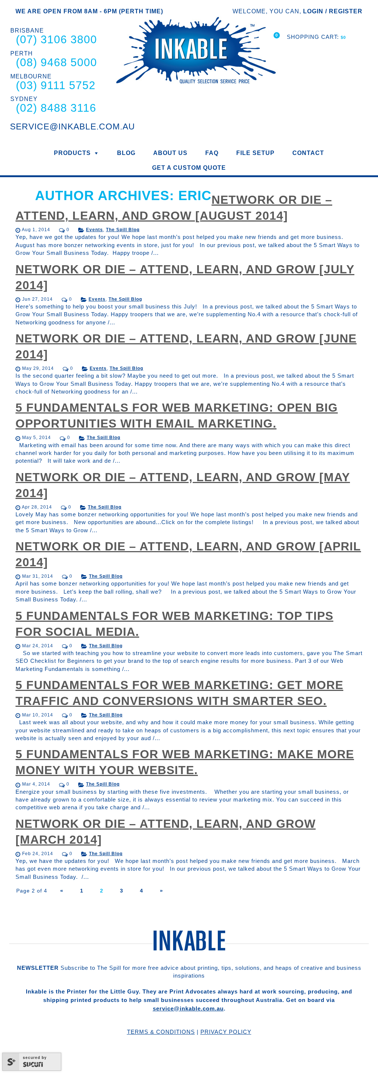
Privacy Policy (225, 1032)
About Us (170, 153)
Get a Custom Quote (189, 168)
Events (94, 229)
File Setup (255, 153)
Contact (308, 153)
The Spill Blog (123, 229)
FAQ (212, 153)
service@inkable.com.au (188, 1008)
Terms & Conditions (161, 1032)
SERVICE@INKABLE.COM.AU (72, 126)
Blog (126, 153)
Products (72, 153)
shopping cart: (314, 37)
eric (195, 195)
